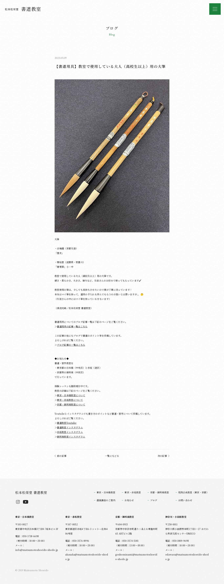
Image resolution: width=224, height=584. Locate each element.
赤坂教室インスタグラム (70, 432)
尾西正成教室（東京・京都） (193, 492)
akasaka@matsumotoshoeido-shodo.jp (86, 557)
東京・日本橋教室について (71, 395)
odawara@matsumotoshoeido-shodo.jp (187, 557)
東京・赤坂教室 (132, 492)
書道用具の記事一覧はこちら (72, 326)
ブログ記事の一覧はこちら (71, 344)
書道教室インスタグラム (70, 427)
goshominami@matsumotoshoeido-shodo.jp (136, 557)
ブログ (153, 500)
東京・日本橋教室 (106, 492)
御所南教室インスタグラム (71, 436)
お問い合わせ (185, 500)
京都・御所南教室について (71, 404)
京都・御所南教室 (159, 492)
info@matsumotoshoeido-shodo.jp (36, 550)
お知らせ (129, 500)
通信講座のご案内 (106, 500)
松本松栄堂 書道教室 (31, 492)
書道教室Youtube (66, 422)
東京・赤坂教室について (70, 400)
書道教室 (23, 9)
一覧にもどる (112, 455)
